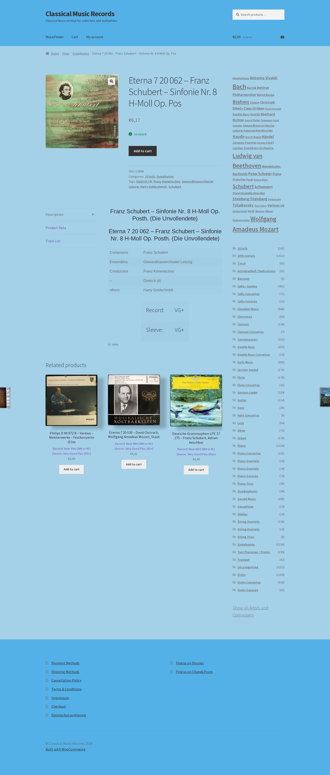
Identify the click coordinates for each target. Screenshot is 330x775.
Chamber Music (248, 309)
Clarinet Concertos (251, 332)
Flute (241, 377)
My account (94, 37)
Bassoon (244, 279)
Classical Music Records (80, 13)
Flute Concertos (249, 385)
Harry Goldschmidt (153, 187)
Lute (241, 423)
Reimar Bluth (261, 179)
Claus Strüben (254, 108)
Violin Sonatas (248, 590)
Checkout (58, 706)
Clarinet (243, 324)
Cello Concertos (249, 294)
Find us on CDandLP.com (194, 671)
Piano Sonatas (248, 476)
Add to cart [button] (71, 469)
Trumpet (244, 560)
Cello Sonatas (247, 301)
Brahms (241, 102)
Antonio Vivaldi (263, 77)
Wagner (260, 211)
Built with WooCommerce (65, 749)
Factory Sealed (248, 370)
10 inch (150, 176)
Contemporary (248, 339)
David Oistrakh (273, 108)
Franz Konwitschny (167, 181)
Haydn (238, 136)
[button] (111, 81)
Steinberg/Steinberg (250, 198)
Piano (277, 174)
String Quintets (249, 529)
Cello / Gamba (247, 286)
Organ (242, 438)
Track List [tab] (53, 241)
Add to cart (143, 151)
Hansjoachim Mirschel (258, 130)
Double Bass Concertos (254, 354)
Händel (268, 136)
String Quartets (249, 522)
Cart (75, 37)
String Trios (246, 537)
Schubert (174, 187)
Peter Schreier (260, 173)
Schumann (263, 186)
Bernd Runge (265, 95)
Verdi (251, 211)
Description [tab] (55, 214)
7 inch (242, 263)
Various (273, 205)
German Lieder (248, 392)
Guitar (242, 400)
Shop (65, 53)
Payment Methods (65, 663)
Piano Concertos (249, 453)
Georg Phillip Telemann (258, 120)
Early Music (245, 362)
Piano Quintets (248, 469)
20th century (246, 256)
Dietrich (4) (144, 181)
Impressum (60, 698)
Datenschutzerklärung (68, 715)
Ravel (249, 179)
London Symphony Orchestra (253, 148)
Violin (242, 575)
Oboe (241, 430)
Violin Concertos (249, 582)
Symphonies (81, 53)
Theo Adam (260, 205)
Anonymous (241, 78)
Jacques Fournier (245, 143)
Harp (241, 408)
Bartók (251, 88)
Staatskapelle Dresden (249, 193)
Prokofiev (239, 179)
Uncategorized (248, 567)
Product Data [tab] (56, 227)
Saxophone (245, 506)
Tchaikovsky (243, 205)
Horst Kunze (253, 137)
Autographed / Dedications (256, 271)
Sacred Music (247, 499)
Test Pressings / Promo (254, 552)
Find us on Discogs (190, 663)
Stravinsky (274, 199)
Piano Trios (245, 484)
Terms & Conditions (66, 689)
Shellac (243, 514)
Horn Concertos (248, 415)
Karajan (261, 142)
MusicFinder (55, 37)
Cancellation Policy (66, 680)
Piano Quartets (248, 461)
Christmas (245, 317)
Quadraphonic (248, 491)
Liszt (270, 142)
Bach (239, 86)
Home (55, 53)
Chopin (254, 102)
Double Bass (241, 114)
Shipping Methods (65, 671)
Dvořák (255, 114)
